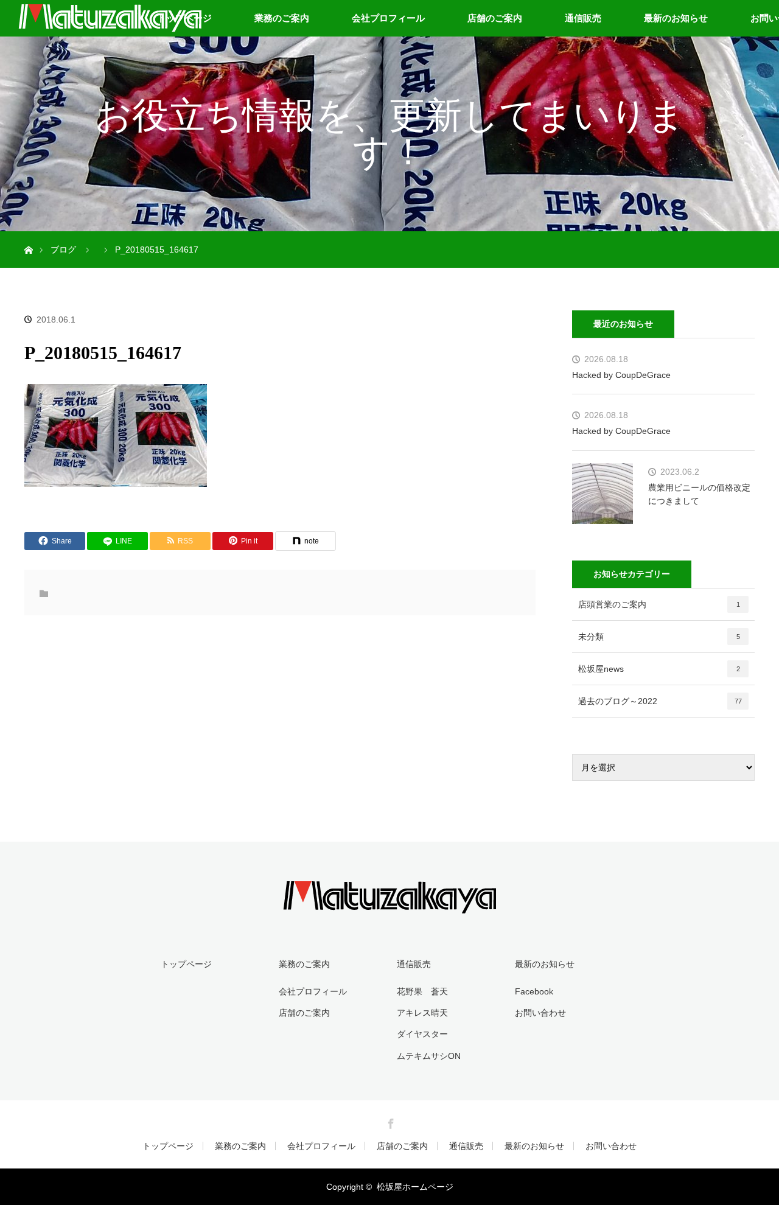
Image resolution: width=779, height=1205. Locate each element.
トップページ (186, 964)
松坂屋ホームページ (415, 1187)
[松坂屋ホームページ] (389, 905)
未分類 (659, 636)
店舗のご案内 (494, 18)
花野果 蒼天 (422, 991)
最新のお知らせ (676, 18)
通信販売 (583, 18)
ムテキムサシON (429, 1056)
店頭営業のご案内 (659, 604)
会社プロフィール (388, 18)
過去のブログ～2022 (660, 701)
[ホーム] (28, 235)
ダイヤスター (422, 1034)
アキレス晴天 (422, 1013)
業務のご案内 (281, 18)
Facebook (534, 991)
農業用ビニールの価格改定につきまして (699, 494)
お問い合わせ (540, 1013)
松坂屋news (659, 669)
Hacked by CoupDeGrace (621, 375)
